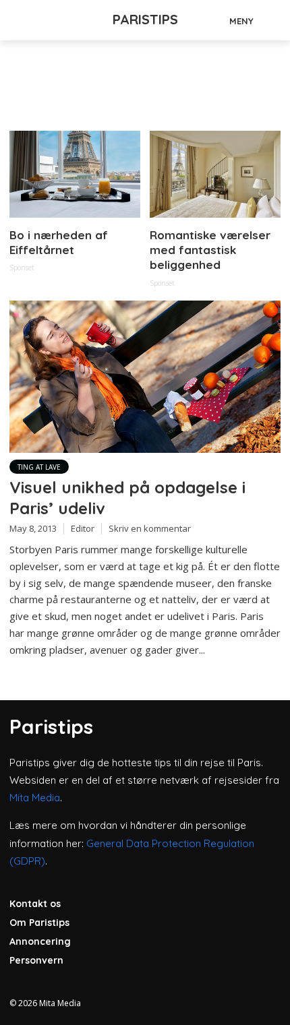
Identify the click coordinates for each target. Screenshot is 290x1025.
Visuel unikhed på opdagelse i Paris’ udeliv (127, 497)
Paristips (145, 19)
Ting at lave (39, 467)
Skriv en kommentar (150, 528)
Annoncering (40, 941)
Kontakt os (35, 904)
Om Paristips (39, 923)
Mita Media (34, 797)
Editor (82, 528)
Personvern (36, 960)
